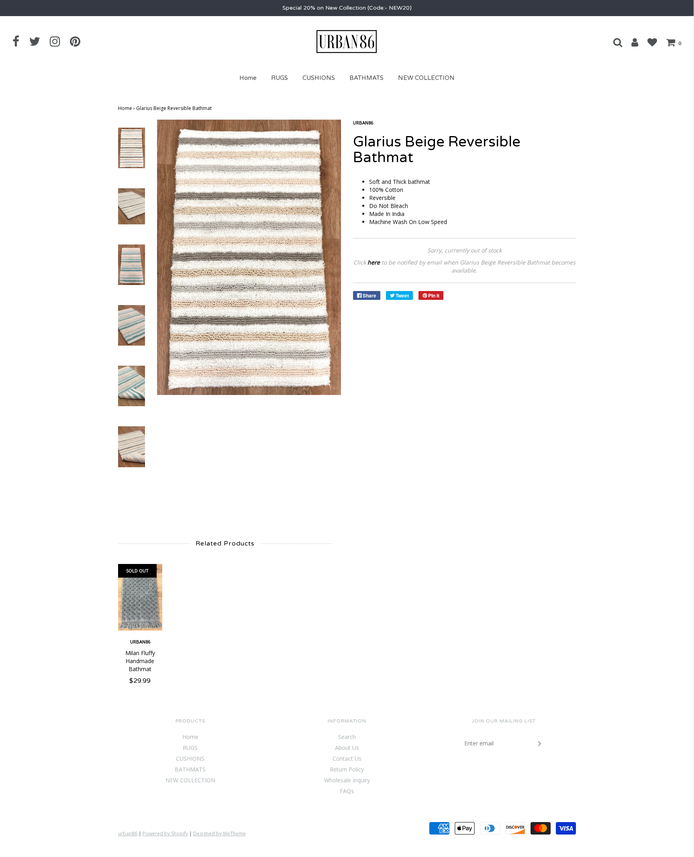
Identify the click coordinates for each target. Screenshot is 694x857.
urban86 (140, 642)
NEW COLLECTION (426, 77)
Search (347, 737)
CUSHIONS (318, 77)
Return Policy (347, 769)
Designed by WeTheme (219, 833)
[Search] (613, 42)
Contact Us (347, 758)
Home (248, 77)
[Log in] (630, 42)
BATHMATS (366, 77)
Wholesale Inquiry (347, 780)
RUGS (279, 77)
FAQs (347, 791)
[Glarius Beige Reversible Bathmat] (131, 147)
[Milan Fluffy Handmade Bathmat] (140, 597)
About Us (347, 747)
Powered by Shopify (165, 833)
